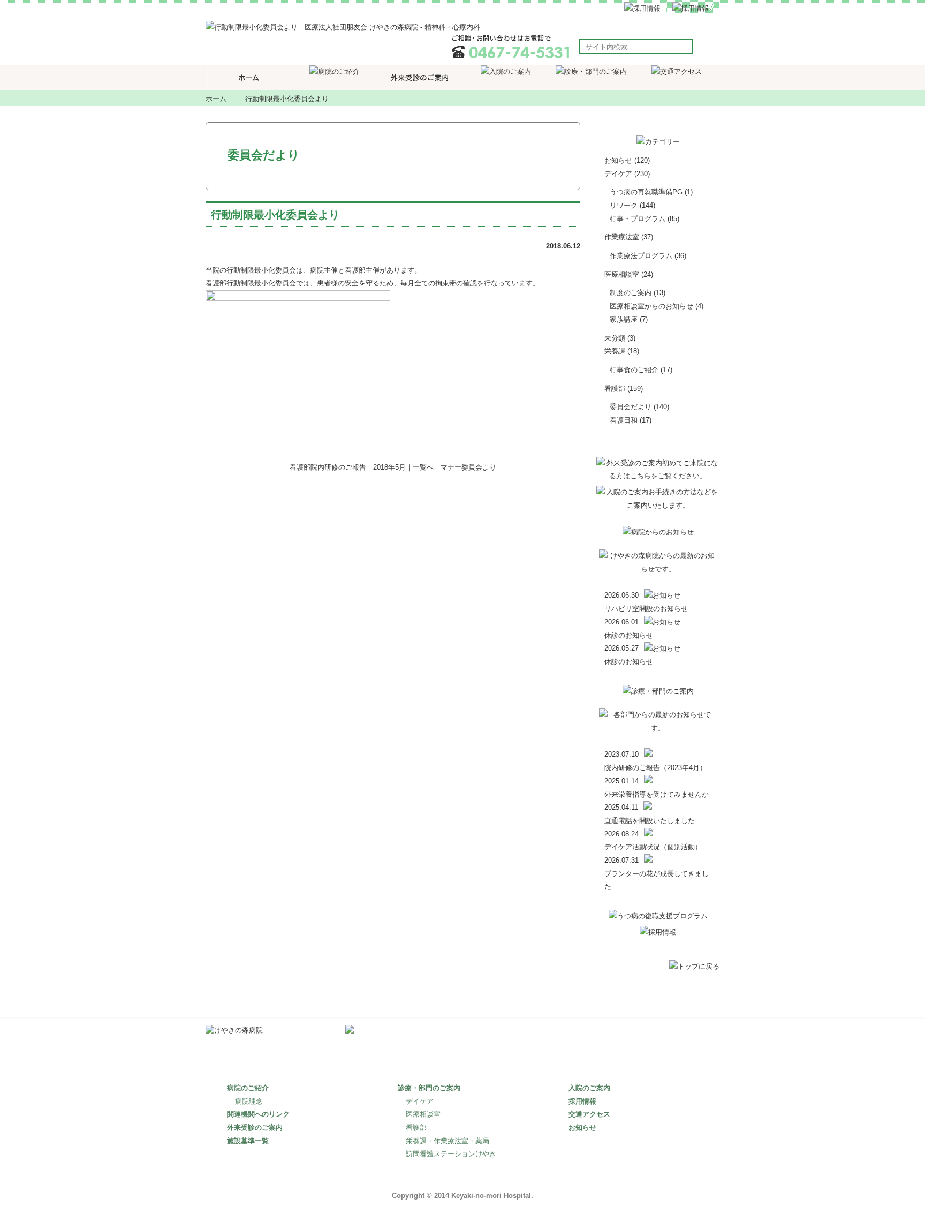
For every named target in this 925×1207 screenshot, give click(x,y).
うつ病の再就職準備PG (646, 192)
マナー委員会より (468, 467)
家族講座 (624, 319)
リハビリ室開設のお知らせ (646, 609)
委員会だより (630, 407)
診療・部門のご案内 (429, 1088)
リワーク (624, 205)
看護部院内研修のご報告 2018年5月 (348, 467)
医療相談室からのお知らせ (651, 306)
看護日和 (624, 420)
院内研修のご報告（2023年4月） (655, 768)
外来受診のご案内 (255, 1127)
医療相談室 (621, 274)
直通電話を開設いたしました (649, 821)
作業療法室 (621, 237)
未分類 (614, 338)
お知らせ (618, 160)
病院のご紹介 (248, 1088)
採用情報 (582, 1101)
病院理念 (249, 1101)
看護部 (614, 388)
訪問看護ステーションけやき (451, 1154)
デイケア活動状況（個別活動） (653, 847)
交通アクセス (589, 1114)
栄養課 (614, 351)
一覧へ (423, 467)
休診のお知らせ (628, 635)
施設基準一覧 (248, 1141)
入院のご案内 (589, 1088)
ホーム (216, 99)
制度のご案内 (630, 293)
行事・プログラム (637, 219)
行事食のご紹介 (634, 370)
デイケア (618, 174)
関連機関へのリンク (258, 1114)
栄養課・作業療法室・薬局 (447, 1141)
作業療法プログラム (641, 256)
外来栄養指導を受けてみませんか (656, 794)
